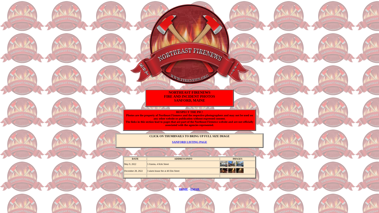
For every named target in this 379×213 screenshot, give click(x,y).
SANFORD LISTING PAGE (189, 142)
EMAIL (195, 189)
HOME (183, 189)
